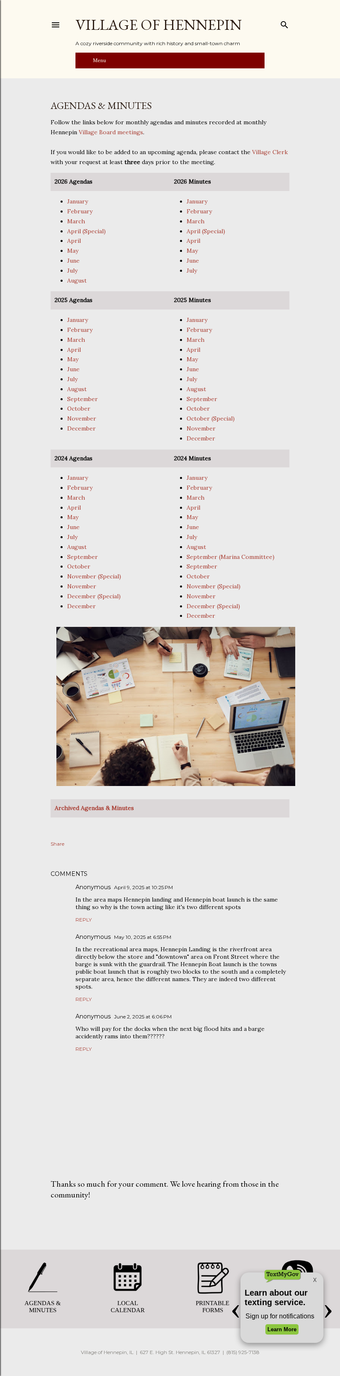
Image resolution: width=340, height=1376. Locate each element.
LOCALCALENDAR (128, 1306)
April (74, 240)
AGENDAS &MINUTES (42, 1306)
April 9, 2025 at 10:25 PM (143, 887)
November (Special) (94, 576)
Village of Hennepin (158, 24)
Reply (83, 920)
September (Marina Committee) (230, 557)
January (77, 201)
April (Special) (86, 231)
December (81, 428)
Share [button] (57, 844)
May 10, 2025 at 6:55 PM (142, 937)
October (78, 408)
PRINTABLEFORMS (212, 1306)
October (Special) (211, 418)
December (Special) (94, 596)
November (81, 418)
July (72, 270)
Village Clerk (270, 152)
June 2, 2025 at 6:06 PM (143, 1016)
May (72, 250)
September (82, 399)
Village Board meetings (111, 132)
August (77, 280)
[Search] (284, 23)
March (76, 221)
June (73, 260)
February (79, 211)
